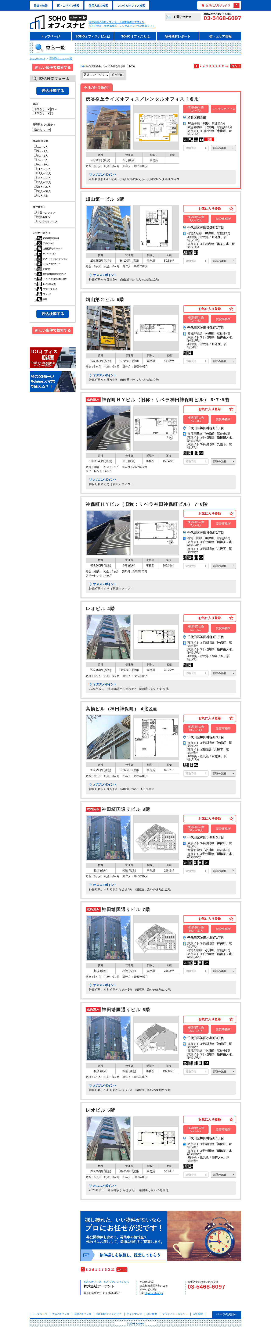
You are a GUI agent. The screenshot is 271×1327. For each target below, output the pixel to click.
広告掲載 (198, 1314)
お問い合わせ (182, 16)
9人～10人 (43, 164)
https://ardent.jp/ (154, 1293)
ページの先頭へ (226, 1314)
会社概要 (152, 1314)
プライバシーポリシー (175, 1314)
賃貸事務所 (43, 217)
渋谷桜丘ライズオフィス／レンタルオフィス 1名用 (142, 98)
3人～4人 (42, 151)
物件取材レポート (178, 36)
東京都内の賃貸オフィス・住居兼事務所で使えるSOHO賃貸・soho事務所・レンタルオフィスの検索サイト (122, 24)
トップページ (50, 36)
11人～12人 (44, 169)
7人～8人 (42, 160)
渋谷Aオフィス (60, 1314)
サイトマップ (134, 1314)
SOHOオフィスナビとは (92, 36)
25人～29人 (44, 186)
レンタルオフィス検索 (131, 5)
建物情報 (191, 148)
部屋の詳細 (219, 148)
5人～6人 (42, 155)
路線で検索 (41, 5)
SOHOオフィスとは (135, 36)
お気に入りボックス (221, 5)
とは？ (109, 1314)
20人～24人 (44, 182)
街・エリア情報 (220, 36)
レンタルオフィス (47, 221)
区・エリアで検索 (68, 5)
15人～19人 (44, 177)
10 (226, 65)
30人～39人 (44, 191)
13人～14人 (44, 173)
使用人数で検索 (98, 5)
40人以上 (42, 195)
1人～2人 (42, 146)
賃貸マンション (46, 212)
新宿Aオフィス (82, 1314)
